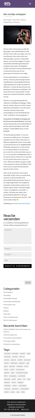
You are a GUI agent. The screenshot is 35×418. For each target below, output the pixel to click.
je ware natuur (20, 369)
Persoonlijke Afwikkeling (12, 301)
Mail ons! (25, 409)
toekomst (7, 382)
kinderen (6, 372)
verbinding (7, 385)
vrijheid (6, 392)
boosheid (15, 356)
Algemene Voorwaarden (16, 404)
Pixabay (27, 203)
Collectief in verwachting (12, 344)
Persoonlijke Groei (9, 305)
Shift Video (7, 314)
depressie (13, 360)
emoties (6, 363)
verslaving (7, 389)
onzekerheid (21, 376)
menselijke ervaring (21, 372)
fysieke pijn (14, 363)
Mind (5, 376)
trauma (14, 382)
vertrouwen (15, 389)
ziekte (23, 392)
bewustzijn (7, 356)
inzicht (12, 369)
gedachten (22, 363)
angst (28, 353)
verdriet (14, 385)
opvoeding (7, 379)
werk (18, 392)
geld (28, 363)
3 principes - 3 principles (11, 353)
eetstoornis (27, 360)
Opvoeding (7, 295)
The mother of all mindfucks (13, 338)
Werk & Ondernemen (10, 320)
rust (24, 379)
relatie (19, 379)
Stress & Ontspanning (11, 317)
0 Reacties (16, 22)
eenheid (20, 360)
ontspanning (12, 376)
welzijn (12, 392)
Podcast (6, 308)
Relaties (6, 311)
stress (28, 379)
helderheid (20, 366)
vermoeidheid (22, 385)
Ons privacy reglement (16, 402)
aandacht (22, 353)
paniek (14, 379)
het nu (26, 366)
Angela (9, 20)
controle (6, 360)
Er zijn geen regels (9, 341)
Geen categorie (8, 292)
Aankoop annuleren (16, 407)
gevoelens (12, 366)
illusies (6, 369)
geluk (5, 366)
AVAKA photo (18, 203)
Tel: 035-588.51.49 (11, 409)
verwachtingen (24, 389)
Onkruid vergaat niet (10, 335)
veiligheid (20, 382)
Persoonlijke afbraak (10, 298)
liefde (12, 372)
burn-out (22, 356)
